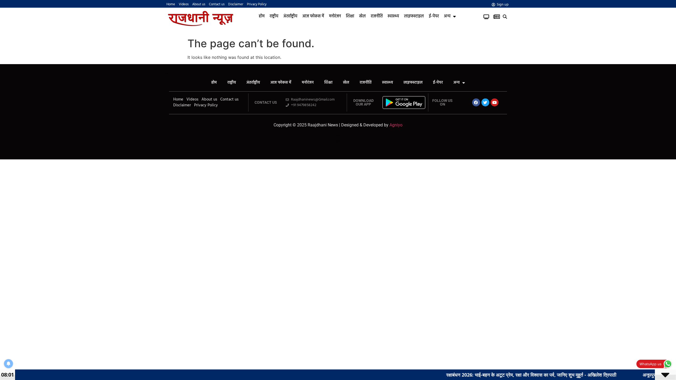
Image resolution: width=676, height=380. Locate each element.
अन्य (447, 16)
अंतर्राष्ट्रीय (290, 16)
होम (262, 16)
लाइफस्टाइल (414, 16)
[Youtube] (495, 102)
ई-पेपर (434, 16)
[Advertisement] (338, 202)
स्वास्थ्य (393, 16)
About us (198, 4)
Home (170, 4)
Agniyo (395, 124)
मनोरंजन (335, 16)
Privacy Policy (256, 4)
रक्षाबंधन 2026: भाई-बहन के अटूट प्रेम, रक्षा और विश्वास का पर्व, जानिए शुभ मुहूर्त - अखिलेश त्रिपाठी (519, 375)
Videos (184, 4)
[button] (505, 16)
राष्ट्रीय (274, 16)
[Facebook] (476, 102)
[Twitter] (485, 102)
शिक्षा (350, 16)
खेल (362, 16)
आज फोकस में (313, 16)
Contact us (216, 4)
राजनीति (377, 16)
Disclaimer (235, 4)
